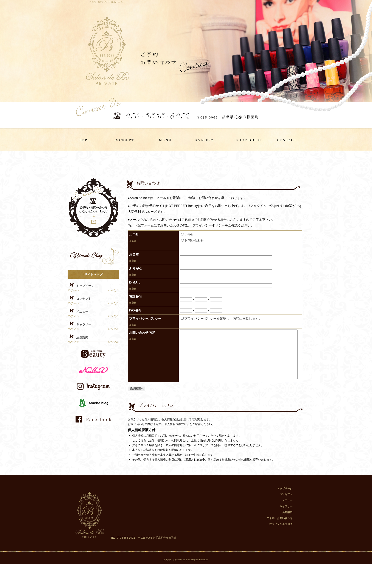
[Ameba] (93, 408)
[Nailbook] (93, 375)
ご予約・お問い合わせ (284, 139)
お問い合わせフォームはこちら (93, 208)
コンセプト (127, 139)
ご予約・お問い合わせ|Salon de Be (106, 2)
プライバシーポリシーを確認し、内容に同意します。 (223, 318)
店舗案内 (245, 139)
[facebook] (93, 424)
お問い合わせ (194, 240)
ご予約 (189, 234)
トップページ (87, 139)
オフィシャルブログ (93, 255)
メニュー (166, 139)
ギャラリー (205, 139)
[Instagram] (93, 391)
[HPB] (93, 358)
